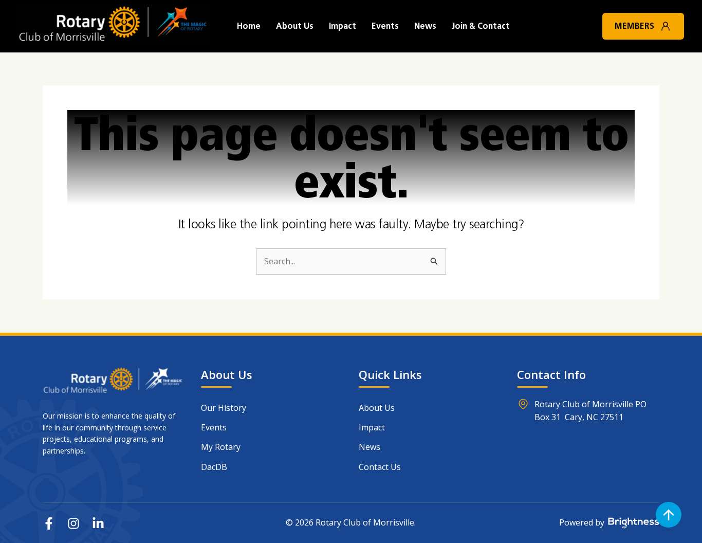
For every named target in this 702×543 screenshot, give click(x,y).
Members (634, 26)
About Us (294, 26)
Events (385, 26)
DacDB (214, 467)
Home (249, 26)
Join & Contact (481, 26)
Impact (342, 26)
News (425, 26)
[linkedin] (98, 523)
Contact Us (380, 467)
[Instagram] (73, 523)
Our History (223, 407)
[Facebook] (49, 523)
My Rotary (221, 446)
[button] (665, 26)
